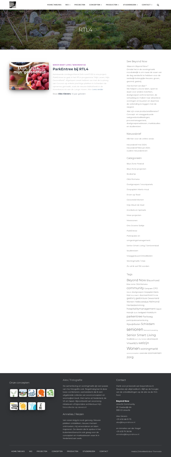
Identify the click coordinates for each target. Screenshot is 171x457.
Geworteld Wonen (135, 200)
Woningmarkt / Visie (136, 261)
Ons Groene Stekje (135, 225)
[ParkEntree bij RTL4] (29, 76)
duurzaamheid (146, 295)
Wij (67, 5)
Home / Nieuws (54, 5)
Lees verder (97, 89)
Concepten (95, 5)
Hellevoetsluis (141, 302)
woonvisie (143, 353)
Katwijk (130, 312)
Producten (112, 5)
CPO (155, 288)
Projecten (79, 5)
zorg (130, 357)
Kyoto (136, 313)
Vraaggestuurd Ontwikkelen (140, 256)
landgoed (142, 313)
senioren (135, 329)
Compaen (148, 288)
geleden (79, 94)
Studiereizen (129, 5)
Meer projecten (134, 215)
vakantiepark (152, 339)
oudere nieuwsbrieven (137, 150)
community (135, 288)
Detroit (129, 292)
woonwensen (155, 353)
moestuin (151, 312)
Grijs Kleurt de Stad (135, 205)
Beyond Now (136, 280)
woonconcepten (133, 353)
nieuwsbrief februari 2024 (138, 148)
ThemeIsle (157, 451)
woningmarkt (149, 348)
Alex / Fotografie (72, 380)
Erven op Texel (133, 194)
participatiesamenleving (137, 320)
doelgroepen (138, 292)
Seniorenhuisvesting (151, 330)
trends (143, 339)
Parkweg (148, 316)
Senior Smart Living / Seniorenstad (69, 65)
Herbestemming (135, 305)
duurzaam (135, 295)
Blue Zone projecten (136, 169)
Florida (155, 295)
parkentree (134, 316)
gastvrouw (141, 298)
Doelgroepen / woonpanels (140, 184)
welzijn (144, 343)
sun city (138, 339)
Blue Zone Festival (135, 163)
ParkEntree (132, 231)
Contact (146, 5)
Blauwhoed (153, 280)
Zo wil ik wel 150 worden (138, 266)
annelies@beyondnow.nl (127, 434)
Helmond (154, 301)
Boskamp (131, 174)
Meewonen (132, 220)
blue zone (131, 284)
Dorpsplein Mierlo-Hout (138, 189)
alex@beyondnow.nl (125, 422)
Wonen (133, 348)
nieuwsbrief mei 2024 (137, 144)
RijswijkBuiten (133, 324)
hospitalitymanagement (141, 308)
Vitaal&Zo (132, 343)
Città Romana (133, 179)
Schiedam (148, 324)
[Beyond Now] (12, 4)
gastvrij (131, 298)
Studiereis (131, 339)
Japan (159, 309)
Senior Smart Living (141, 335)
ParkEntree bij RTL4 (70, 69)
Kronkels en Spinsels (136, 210)
